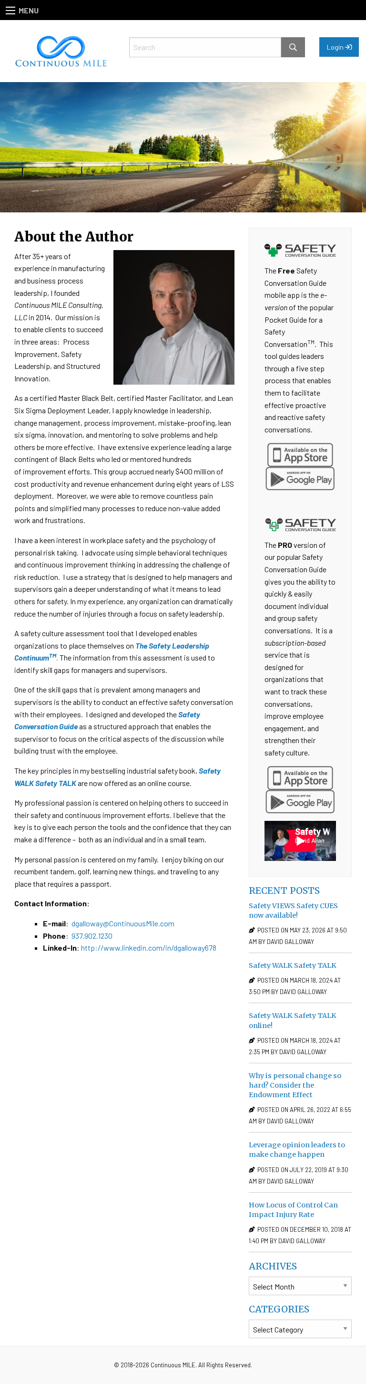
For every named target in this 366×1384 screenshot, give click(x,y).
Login (336, 47)
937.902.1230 (91, 935)
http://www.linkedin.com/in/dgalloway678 (148, 947)
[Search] (293, 47)
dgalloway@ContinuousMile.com (122, 923)
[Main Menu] (10, 10)
